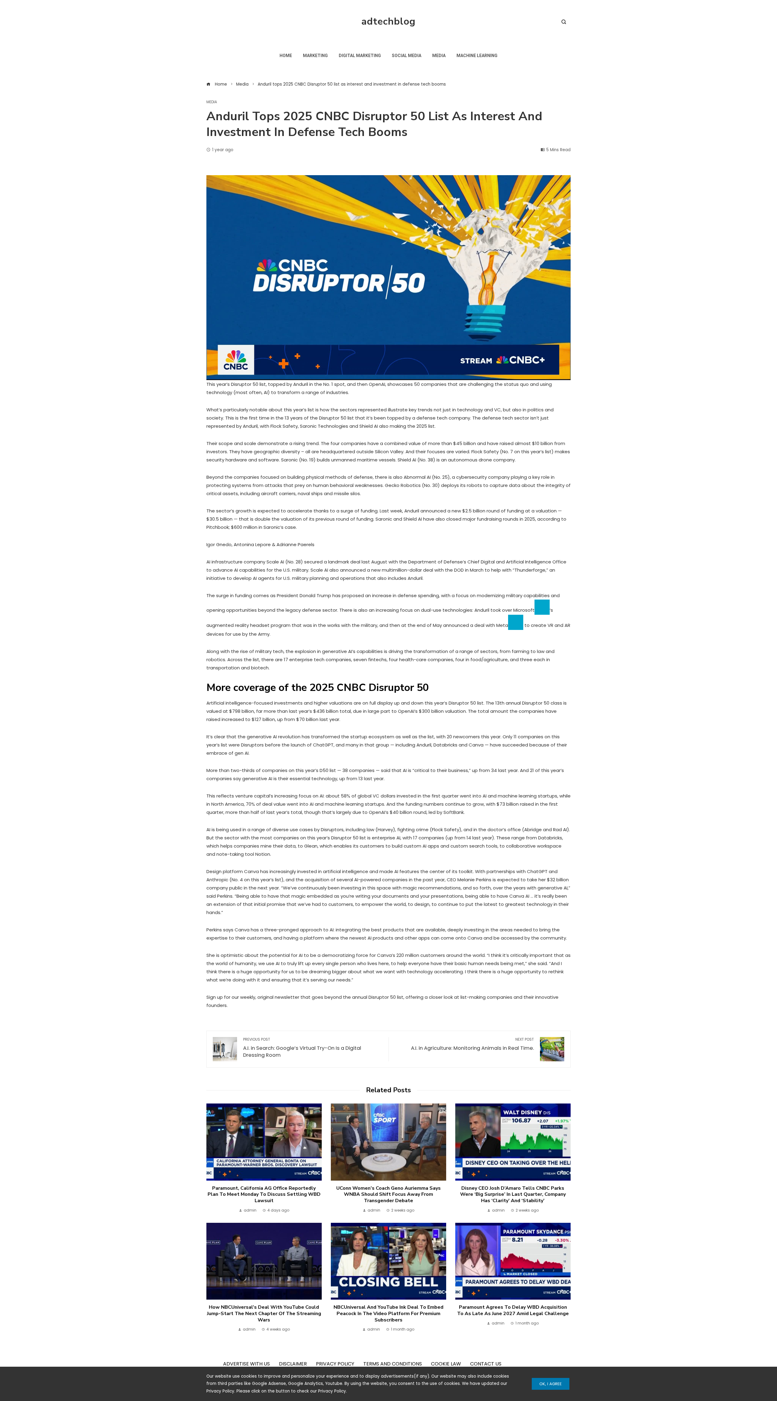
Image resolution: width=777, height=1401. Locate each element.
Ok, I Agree (550, 1384)
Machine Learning (476, 55)
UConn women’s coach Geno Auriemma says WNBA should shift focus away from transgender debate (388, 1194)
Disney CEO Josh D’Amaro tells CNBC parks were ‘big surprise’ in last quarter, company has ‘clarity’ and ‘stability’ (513, 1194)
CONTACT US (485, 1363)
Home (286, 55)
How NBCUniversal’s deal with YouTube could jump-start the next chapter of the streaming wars (264, 1313)
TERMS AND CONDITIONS (392, 1363)
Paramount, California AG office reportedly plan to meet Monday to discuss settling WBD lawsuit (264, 1194)
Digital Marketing (360, 55)
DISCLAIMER (293, 1363)
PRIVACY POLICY (335, 1363)
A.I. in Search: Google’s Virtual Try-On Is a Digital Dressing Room (302, 1048)
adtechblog (388, 21)
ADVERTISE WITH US (246, 1363)
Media (439, 55)
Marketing (315, 55)
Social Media (406, 55)
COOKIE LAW (446, 1363)
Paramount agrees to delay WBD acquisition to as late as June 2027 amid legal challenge (513, 1310)
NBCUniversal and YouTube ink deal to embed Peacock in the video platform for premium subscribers (388, 1313)
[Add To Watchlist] (542, 607)
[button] (388, 277)
